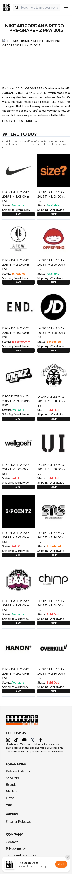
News (10, 798)
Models (11, 791)
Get (61, 864)
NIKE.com (32, 121)
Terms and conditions (21, 855)
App (9, 804)
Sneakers (12, 778)
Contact (12, 842)
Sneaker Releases (18, 821)
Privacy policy (16, 848)
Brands (11, 784)
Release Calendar (18, 771)
